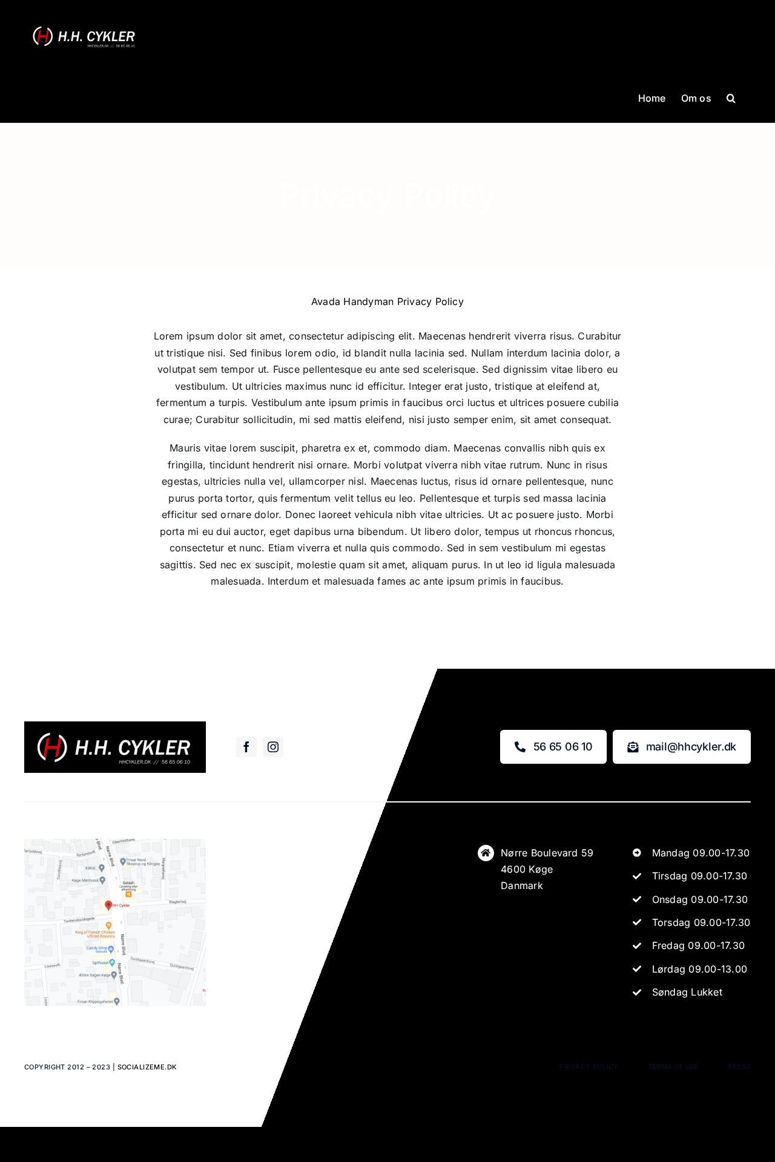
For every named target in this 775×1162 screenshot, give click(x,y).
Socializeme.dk (147, 1067)
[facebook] (246, 747)
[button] (731, 97)
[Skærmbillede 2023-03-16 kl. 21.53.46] (115, 844)
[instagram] (273, 747)
